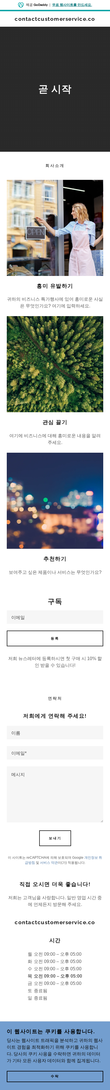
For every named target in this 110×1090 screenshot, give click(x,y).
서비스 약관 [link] (49, 863)
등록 (55, 638)
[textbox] (55, 617)
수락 (55, 1076)
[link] (55, 19)
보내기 (55, 838)
